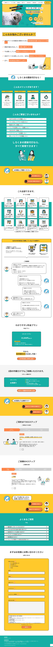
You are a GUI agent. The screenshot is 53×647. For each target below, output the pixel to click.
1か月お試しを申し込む (26, 359)
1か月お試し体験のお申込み (33, 181)
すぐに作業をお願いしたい (14, 563)
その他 (11, 567)
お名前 (10, 576)
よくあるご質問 (40, 2)
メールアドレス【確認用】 (13, 594)
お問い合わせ (48, 2)
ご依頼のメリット (7, 2)
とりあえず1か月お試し (14, 566)
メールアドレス (11, 588)
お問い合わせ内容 (11, 600)
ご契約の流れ (29, 2)
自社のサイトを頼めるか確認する (32, 406)
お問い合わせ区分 (12, 561)
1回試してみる (36, 412)
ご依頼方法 (18, 2)
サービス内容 (13, 2)
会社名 (9, 570)
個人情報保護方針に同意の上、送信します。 (27, 624)
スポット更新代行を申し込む (26, 391)
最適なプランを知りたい (34, 509)
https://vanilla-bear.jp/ (23, 643)
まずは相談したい (35, 175)
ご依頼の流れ (34, 2)
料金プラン (23, 2)
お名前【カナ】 (11, 582)
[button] (23, 449)
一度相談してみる (35, 504)
